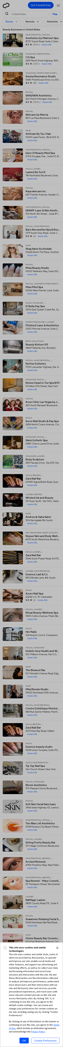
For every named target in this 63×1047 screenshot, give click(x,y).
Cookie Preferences (45, 1040)
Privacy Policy (38, 1031)
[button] (57, 948)
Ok (24, 1040)
